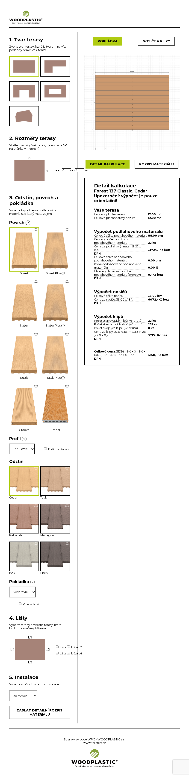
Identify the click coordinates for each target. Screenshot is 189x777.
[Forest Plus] (67, 229)
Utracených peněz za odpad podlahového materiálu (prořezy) (117, 273)
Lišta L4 (76, 653)
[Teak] (67, 468)
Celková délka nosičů (108, 296)
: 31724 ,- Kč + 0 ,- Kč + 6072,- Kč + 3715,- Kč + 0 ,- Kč (119, 353)
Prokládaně (31, 604)
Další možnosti (58, 449)
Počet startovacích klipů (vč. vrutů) (118, 320)
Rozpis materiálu (156, 164)
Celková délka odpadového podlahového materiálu (113, 258)
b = (71, 170)
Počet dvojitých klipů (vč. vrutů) (116, 328)
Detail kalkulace (107, 164)
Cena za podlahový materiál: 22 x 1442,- (117, 248)
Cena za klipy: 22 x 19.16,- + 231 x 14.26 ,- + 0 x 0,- (120, 333)
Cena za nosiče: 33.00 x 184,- (114, 299)
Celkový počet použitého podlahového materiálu (111, 241)
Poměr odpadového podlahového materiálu (118, 265)
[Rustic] (36, 333)
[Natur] (36, 281)
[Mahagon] (67, 505)
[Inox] (36, 543)
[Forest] (36, 229)
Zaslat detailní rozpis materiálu (39, 712)
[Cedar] (36, 468)
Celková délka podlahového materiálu (120, 235)
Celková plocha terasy (109, 214)
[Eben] (67, 543)
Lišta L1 (65, 647)
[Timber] (67, 386)
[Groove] (36, 386)
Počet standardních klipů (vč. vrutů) (118, 324)
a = (57, 170)
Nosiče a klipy (156, 41)
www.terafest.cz (94, 743)
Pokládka (108, 41)
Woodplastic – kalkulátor (26, 17)
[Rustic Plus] (67, 333)
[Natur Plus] (67, 281)
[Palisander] (36, 505)
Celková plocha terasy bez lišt (115, 218)
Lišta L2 (76, 647)
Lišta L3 (65, 653)
